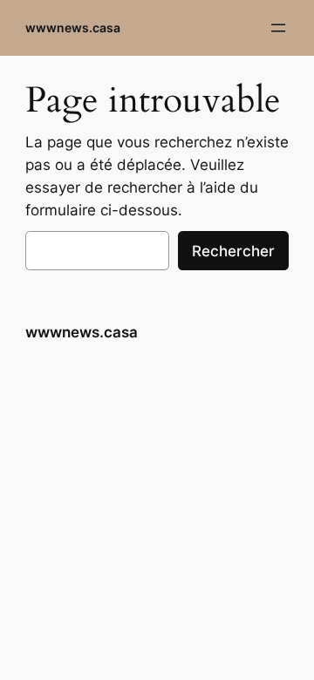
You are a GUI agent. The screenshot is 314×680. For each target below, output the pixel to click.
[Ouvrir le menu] (278, 27)
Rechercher (233, 251)
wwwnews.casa (72, 27)
